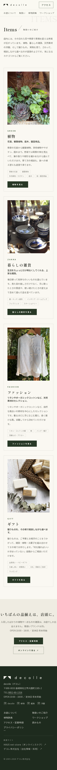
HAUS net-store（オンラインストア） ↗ (25, 744)
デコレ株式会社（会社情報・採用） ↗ (23, 748)
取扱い (22, 12)
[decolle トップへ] (15, 5)
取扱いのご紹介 (40, 712)
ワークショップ (47, 12)
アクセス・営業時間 (28, 641)
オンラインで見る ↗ (28, 650)
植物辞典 (32, 12)
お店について (10, 12)
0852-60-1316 (15, 692)
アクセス (46, 4)
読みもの (36, 722)
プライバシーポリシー (14, 729)
